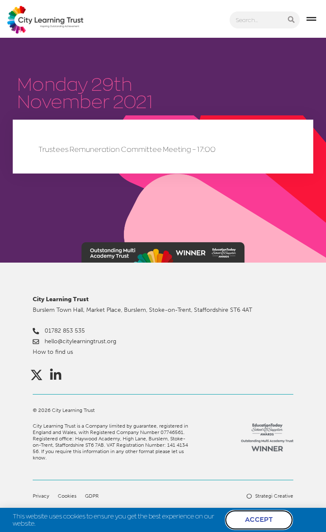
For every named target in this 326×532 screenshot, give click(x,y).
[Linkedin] (55, 375)
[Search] (291, 19)
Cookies (67, 496)
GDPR (92, 496)
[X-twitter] (36, 375)
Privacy (41, 496)
